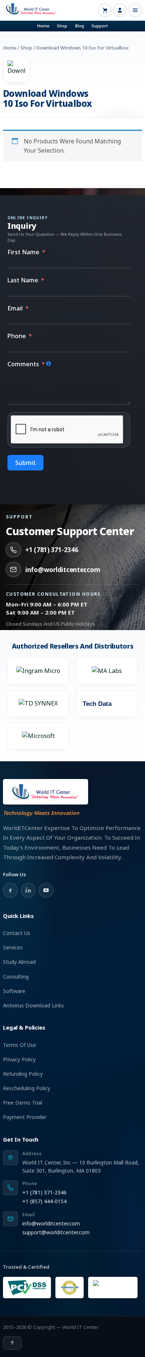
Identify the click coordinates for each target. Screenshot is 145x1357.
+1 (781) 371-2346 (51, 549)
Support (99, 25)
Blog (79, 25)
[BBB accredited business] (113, 1287)
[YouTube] (46, 890)
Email (15, 308)
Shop (62, 25)
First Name (23, 252)
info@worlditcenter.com (62, 569)
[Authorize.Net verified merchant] (69, 1287)
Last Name (22, 280)
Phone (16, 336)
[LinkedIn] (28, 890)
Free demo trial (22, 1102)
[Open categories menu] (135, 10)
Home (43, 25)
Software (14, 990)
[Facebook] (10, 890)
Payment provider (24, 1116)
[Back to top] (12, 1343)
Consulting (16, 976)
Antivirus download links (33, 1005)
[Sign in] (119, 10)
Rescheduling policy (26, 1088)
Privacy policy (19, 1059)
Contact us (16, 932)
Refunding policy (23, 1073)
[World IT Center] (45, 792)
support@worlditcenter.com (56, 1232)
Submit (25, 463)
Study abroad (19, 961)
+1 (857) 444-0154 (44, 1201)
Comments (23, 364)
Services (13, 947)
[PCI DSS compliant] (27, 1287)
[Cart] (105, 10)
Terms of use (19, 1044)
